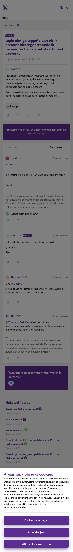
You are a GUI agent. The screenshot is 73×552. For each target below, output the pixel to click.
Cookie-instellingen (36, 520)
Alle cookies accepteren (36, 544)
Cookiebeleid (20, 507)
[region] (36, 510)
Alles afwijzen (36, 532)
